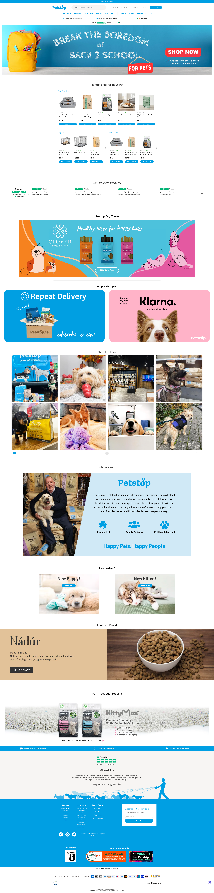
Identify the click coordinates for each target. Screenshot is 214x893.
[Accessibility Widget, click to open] (209, 882)
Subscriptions (81, 810)
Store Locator (65, 810)
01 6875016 (97, 811)
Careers (65, 815)
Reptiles (99, 13)
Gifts (112, 13)
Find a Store (97, 808)
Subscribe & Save (127, 13)
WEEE (65, 820)
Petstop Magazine (81, 827)
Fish (91, 13)
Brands (81, 813)
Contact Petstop (65, 808)
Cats (69, 13)
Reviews (81, 822)
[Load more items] (107, 453)
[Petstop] (59, 7)
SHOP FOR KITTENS (145, 585)
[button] (35, 378)
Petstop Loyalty (81, 824)
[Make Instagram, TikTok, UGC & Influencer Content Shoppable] (198, 453)
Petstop (60, 876)
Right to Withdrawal (97, 818)
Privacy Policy (81, 817)
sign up (139, 821)
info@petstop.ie (97, 815)
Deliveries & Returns (81, 808)
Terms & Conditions (81, 815)
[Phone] (109, 7)
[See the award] (106, 856)
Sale (106, 13)
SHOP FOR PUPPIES (69, 585)
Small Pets (77, 13)
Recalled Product (81, 820)
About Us (65, 813)
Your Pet (140, 13)
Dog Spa (148, 13)
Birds (86, 13)
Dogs (63, 13)
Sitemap (65, 817)
